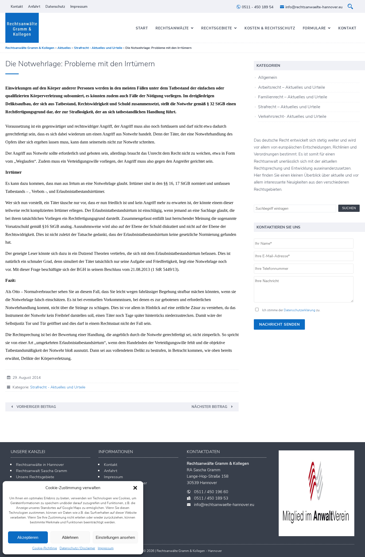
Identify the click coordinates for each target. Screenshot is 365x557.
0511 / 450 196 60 (211, 491)
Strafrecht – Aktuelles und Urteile (289, 107)
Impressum (106, 548)
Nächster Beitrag (209, 406)
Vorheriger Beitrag (36, 406)
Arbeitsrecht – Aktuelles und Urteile (291, 87)
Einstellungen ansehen (115, 537)
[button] (135, 487)
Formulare (314, 28)
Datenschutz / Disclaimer (77, 548)
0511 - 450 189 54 (257, 7)
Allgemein (267, 77)
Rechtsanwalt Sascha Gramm (41, 470)
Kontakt (17, 6)
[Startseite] (22, 28)
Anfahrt (34, 6)
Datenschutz (55, 6)
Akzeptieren (27, 537)
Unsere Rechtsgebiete (35, 477)
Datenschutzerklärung (299, 310)
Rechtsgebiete (216, 28)
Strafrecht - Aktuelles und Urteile (57, 387)
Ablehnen (70, 537)
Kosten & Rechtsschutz (269, 28)
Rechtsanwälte (172, 28)
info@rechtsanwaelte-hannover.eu (313, 7)
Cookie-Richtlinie (44, 548)
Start (142, 28)
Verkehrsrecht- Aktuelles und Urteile (292, 116)
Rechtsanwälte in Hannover (40, 464)
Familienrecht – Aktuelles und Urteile (292, 97)
